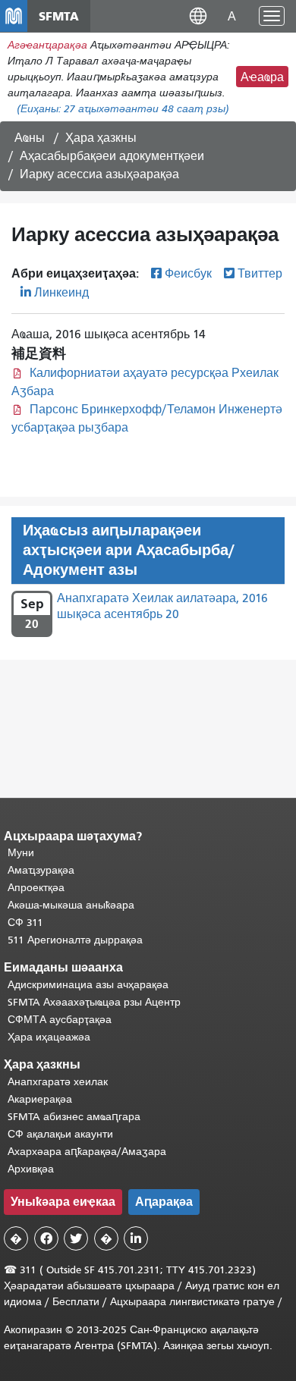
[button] (198, 15)
